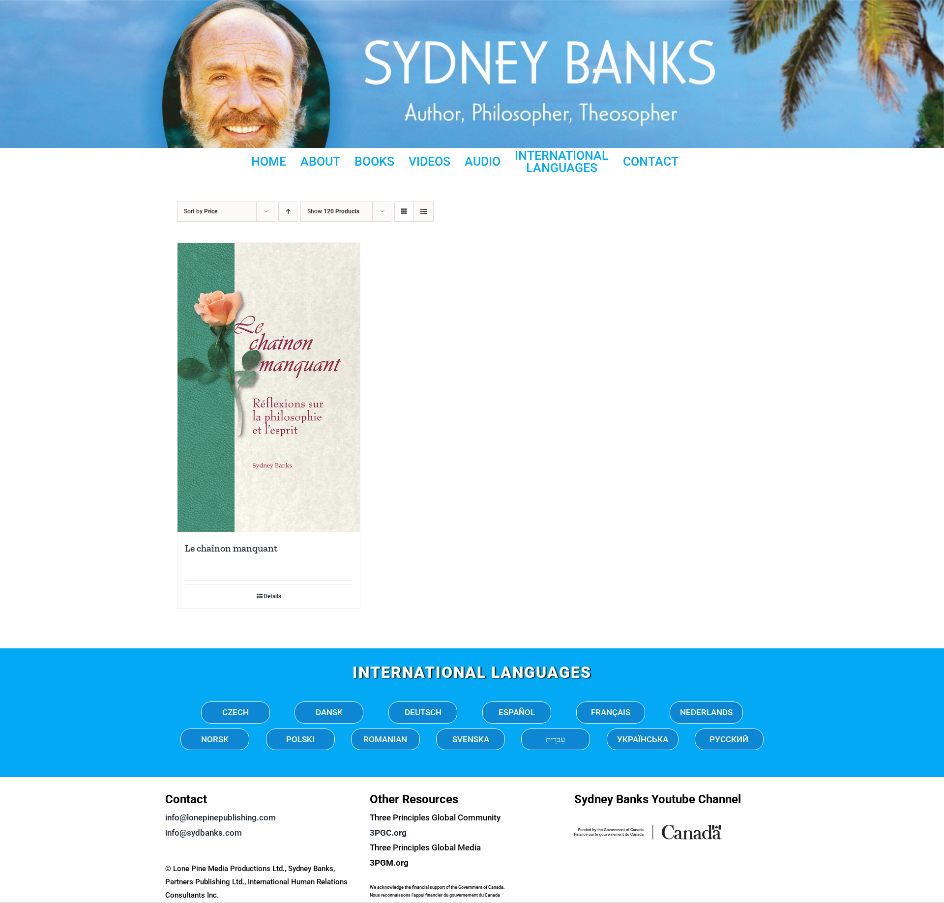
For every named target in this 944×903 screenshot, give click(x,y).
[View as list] (423, 211)
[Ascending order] (287, 212)
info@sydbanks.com (203, 833)
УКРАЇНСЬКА (642, 739)
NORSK (215, 739)
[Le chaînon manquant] (268, 387)
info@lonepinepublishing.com (220, 817)
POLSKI (300, 739)
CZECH (235, 712)
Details (272, 596)
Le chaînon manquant (231, 548)
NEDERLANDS (706, 712)
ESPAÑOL (517, 712)
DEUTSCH (423, 712)
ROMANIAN (385, 739)
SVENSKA (470, 739)
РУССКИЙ (728, 739)
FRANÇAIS (610, 712)
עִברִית (555, 739)
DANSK (329, 712)
